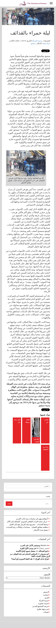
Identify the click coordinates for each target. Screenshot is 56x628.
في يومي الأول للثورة (28, 548)
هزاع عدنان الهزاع (41, 559)
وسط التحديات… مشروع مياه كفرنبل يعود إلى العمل (28, 524)
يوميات (45, 612)
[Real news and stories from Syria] (33, 3)
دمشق (33, 43)
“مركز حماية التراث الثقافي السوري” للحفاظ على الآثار (27, 522)
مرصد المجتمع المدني (40, 606)
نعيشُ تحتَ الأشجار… (40, 530)
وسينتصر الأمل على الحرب (30, 545)
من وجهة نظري (42, 609)
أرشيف (45, 592)
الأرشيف (47, 575)
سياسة (45, 595)
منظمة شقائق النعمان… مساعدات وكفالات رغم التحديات (27, 527)
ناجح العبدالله (43, 551)
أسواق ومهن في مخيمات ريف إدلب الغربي (32, 519)
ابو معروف (44, 554)
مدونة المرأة (37, 41)
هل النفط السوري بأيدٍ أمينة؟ (21, 559)
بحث (9, 504)
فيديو (46, 598)
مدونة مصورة (43, 603)
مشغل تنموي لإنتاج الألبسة (25, 551)
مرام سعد (46, 43)
